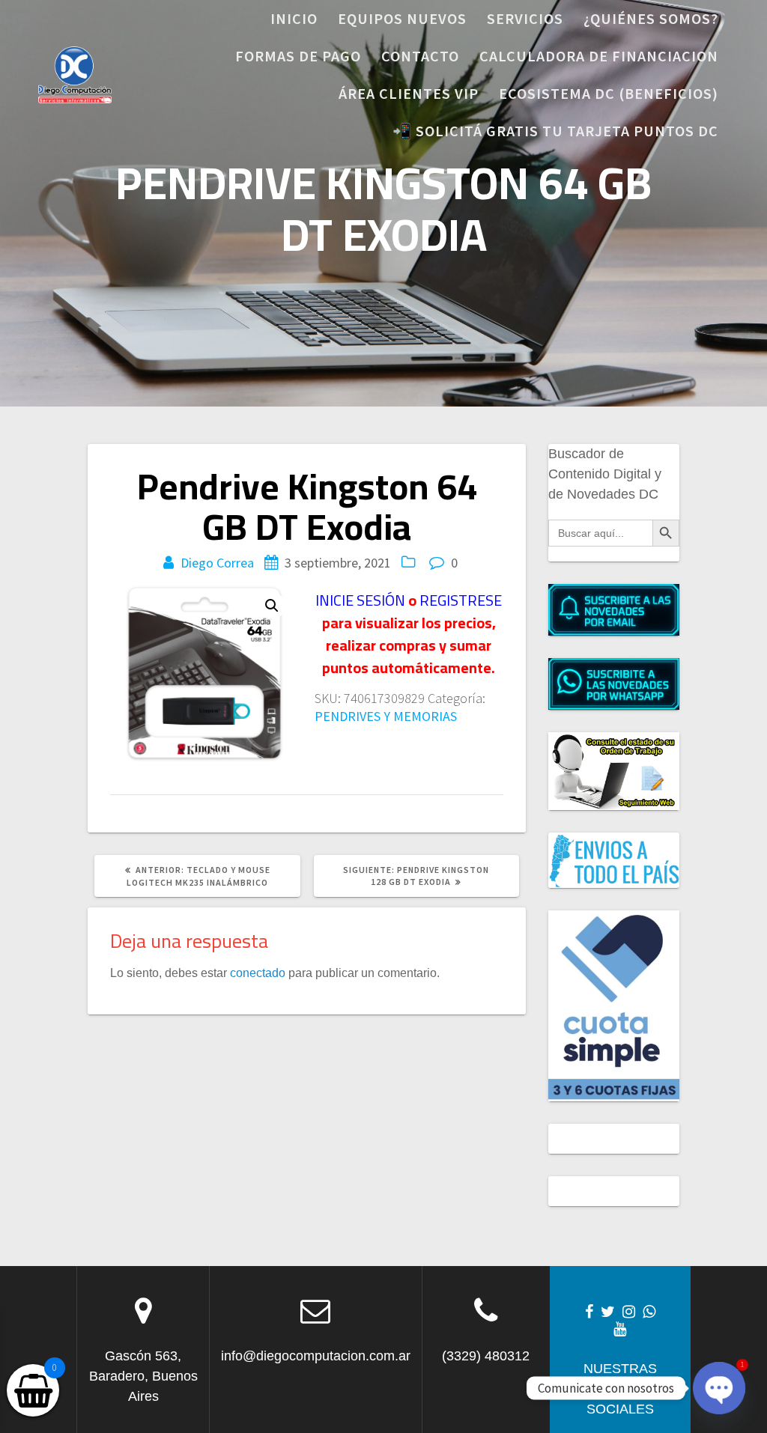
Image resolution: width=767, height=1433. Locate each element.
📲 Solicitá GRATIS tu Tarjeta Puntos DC (555, 130)
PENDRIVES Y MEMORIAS (386, 716)
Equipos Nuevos (402, 18)
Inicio (294, 18)
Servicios (525, 18)
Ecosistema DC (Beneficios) (608, 93)
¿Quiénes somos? (650, 18)
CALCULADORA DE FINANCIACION (598, 55)
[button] (271, 605)
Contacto (420, 55)
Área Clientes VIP (409, 93)
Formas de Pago (298, 55)
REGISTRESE (460, 600)
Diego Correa (217, 562)
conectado (257, 972)
